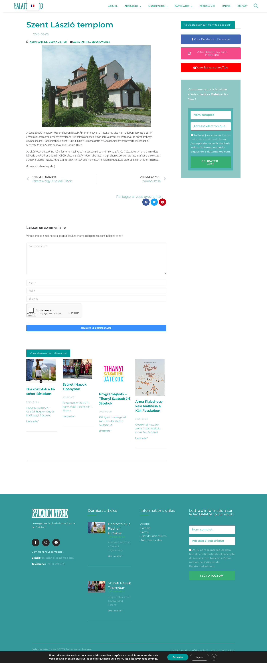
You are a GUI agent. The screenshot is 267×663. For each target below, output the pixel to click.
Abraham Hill (38, 41)
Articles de (131, 6)
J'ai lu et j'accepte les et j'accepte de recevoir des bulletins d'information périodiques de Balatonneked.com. (211, 143)
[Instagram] (46, 542)
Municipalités (156, 6)
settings (152, 658)
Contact (242, 6)
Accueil (113, 6)
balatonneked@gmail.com (58, 557)
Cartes (226, 6)
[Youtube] (56, 542)
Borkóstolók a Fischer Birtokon (119, 528)
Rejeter (199, 657)
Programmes (207, 6)
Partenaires (182, 6)
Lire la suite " (32, 421)
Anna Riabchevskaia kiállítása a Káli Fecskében (149, 406)
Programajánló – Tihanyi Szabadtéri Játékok (114, 398)
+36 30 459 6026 (55, 563)
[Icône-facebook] (35, 542)
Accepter (178, 657)
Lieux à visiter (57, 41)
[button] (256, 6)
